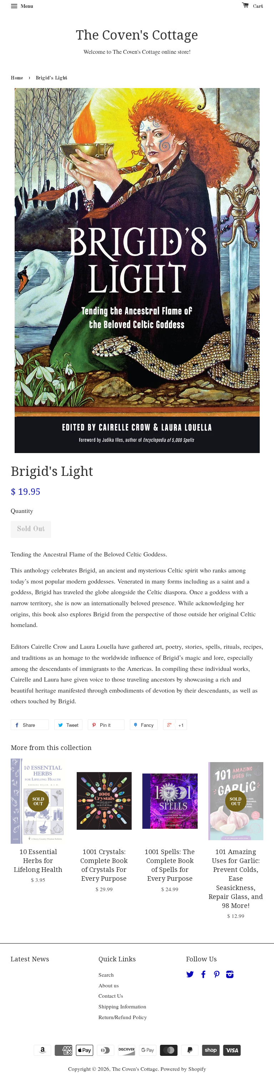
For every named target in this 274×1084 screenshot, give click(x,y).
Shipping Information (122, 1006)
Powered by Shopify (183, 1068)
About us (108, 985)
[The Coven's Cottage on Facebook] (203, 975)
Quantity (22, 510)
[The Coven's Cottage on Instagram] (230, 975)
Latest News (30, 959)
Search (106, 974)
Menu (26, 6)
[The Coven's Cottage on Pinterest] (216, 975)
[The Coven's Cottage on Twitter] (190, 975)
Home (17, 78)
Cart (257, 6)
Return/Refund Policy (122, 1017)
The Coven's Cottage (137, 35)
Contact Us (110, 995)
